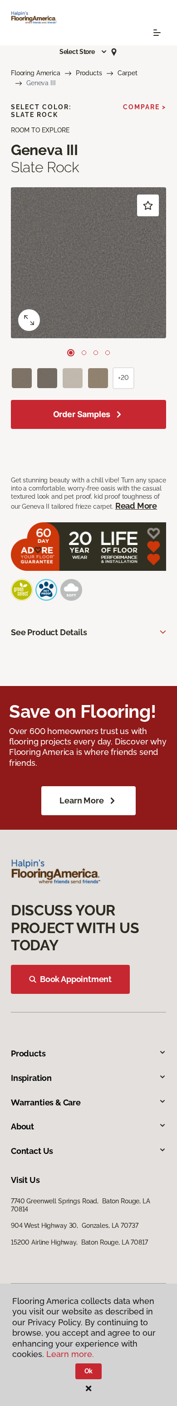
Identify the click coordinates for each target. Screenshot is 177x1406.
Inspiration (31, 1078)
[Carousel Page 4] (107, 352)
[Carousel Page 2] (84, 352)
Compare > (144, 107)
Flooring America (35, 73)
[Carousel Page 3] (95, 352)
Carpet (128, 73)
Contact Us (32, 1151)
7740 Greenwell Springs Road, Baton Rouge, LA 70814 (80, 1205)
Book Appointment (76, 979)
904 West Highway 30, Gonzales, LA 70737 (74, 1225)
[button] (83, 52)
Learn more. (70, 1354)
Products (89, 73)
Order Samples (82, 414)
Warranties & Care (46, 1102)
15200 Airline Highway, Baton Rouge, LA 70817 (79, 1242)
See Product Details (49, 632)
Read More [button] (136, 506)
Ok (88, 1371)
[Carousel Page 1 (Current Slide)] (70, 352)
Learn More (81, 800)
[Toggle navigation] (157, 33)
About (22, 1126)
